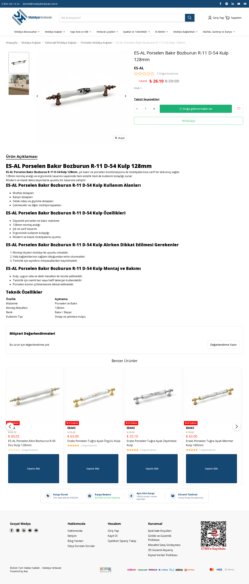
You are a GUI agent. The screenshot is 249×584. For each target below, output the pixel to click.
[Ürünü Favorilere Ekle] (239, 109)
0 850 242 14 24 (10, 3)
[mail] (245, 3)
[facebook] (220, 3)
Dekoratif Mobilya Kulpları (61, 42)
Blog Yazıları (75, 541)
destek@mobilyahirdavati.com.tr (40, 3)
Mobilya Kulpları (31, 42)
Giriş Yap (113, 531)
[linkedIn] (232, 3)
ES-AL (139, 68)
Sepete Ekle (33, 468)
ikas (26, 571)
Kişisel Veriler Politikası (162, 555)
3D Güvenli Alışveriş (160, 550)
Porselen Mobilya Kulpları (96, 42)
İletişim (72, 536)
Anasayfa (11, 42)
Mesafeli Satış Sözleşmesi (164, 545)
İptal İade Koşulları (159, 531)
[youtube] (238, 3)
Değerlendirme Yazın (223, 345)
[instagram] (226, 3)
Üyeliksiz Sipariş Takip (122, 541)
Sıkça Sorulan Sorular (81, 546)
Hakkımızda (75, 531)
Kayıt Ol (112, 536)
